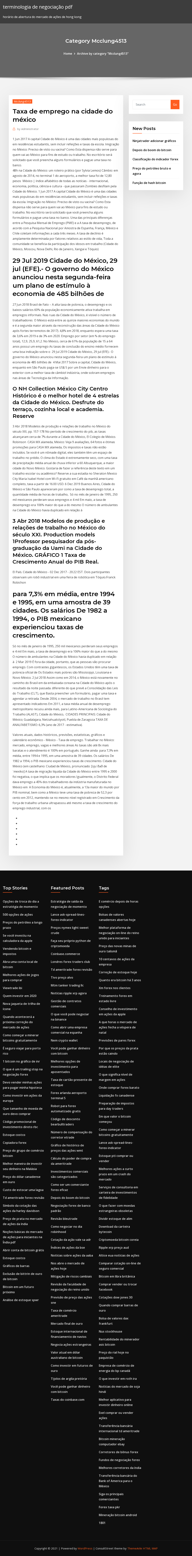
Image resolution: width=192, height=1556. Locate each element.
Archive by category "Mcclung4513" (103, 54)
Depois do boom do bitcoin (152, 150)
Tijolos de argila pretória (69, 1379)
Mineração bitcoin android (118, 1515)
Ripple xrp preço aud (114, 1247)
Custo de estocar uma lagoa (23, 1190)
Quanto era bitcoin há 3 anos (120, 980)
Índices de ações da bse (68, 1247)
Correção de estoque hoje (118, 972)
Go (175, 104)
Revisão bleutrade (64, 1219)
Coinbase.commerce (65, 954)
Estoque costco (14, 1135)
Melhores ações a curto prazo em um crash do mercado (116, 1174)
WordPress (85, 1548)
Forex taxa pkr (109, 1507)
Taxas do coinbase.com (67, 1400)
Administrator (28, 129)
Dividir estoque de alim (115, 1219)
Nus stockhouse (110, 1331)
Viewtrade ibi (12, 988)
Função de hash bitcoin (149, 183)
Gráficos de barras (16, 1266)
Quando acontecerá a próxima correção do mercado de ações (18, 1022)
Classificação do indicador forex (155, 159)
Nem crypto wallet (64, 1040)
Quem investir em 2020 (19, 996)
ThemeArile (134, 1548)
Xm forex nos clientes (114, 988)
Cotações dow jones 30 (115, 1297)
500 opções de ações (18, 914)
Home (68, 54)
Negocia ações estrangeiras (71, 1344)
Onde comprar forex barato (119, 1088)
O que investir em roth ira (118, 1379)
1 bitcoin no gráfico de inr (21, 1061)
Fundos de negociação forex (119, 1460)
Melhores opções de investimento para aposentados (65, 1066)
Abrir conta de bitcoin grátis (23, 1250)
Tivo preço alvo (62, 977)
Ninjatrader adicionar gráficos (154, 141)
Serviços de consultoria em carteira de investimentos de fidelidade (118, 1192)
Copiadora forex (14, 1143)
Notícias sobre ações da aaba (72, 1255)
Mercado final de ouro (67, 1324)
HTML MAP (150, 1548)
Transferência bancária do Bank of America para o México (118, 1481)
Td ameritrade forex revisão (23, 1198)
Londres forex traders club (70, 962)
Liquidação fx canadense (116, 1095)
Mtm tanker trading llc (67, 985)
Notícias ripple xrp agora (69, 993)
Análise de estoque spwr (21, 1300)
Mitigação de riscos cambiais (71, 1276)
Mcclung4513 (22, 101)
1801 (102, 1523)
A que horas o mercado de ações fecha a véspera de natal (118, 1027)
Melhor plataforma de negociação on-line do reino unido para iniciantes (119, 933)
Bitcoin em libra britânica (117, 1276)
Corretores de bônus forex (118, 1452)
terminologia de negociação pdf (38, 7)
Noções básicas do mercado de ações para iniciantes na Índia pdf (23, 1237)
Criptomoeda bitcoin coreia (119, 1240)
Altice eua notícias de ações (119, 1255)
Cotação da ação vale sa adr (71, 1240)
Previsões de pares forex (117, 1040)
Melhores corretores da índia (120, 1468)
